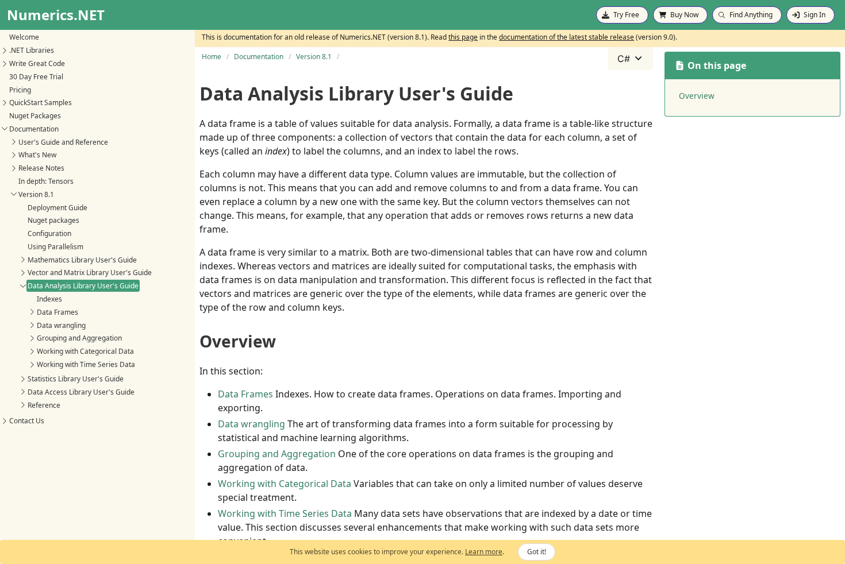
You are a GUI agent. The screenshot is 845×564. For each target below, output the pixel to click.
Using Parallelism (55, 247)
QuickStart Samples (40, 102)
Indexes (49, 299)
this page (463, 37)
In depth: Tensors (46, 181)
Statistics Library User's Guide (76, 379)
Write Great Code (37, 63)
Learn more (483, 552)
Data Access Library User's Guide (81, 392)
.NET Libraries (31, 50)
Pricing (20, 90)
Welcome (24, 37)
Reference (44, 405)
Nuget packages (53, 220)
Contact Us (26, 421)
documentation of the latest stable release (566, 37)
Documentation (34, 129)
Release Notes (41, 168)
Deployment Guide (57, 208)
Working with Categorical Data (85, 351)
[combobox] (630, 58)
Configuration (49, 233)
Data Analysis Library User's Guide (83, 286)
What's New (37, 155)
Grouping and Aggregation (79, 338)
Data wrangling (61, 325)
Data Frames (57, 312)
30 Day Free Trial (36, 77)
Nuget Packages (35, 116)
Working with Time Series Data (86, 364)
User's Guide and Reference (63, 142)
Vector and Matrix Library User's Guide (90, 272)
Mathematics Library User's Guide (82, 260)
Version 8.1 (36, 194)
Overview (697, 95)
